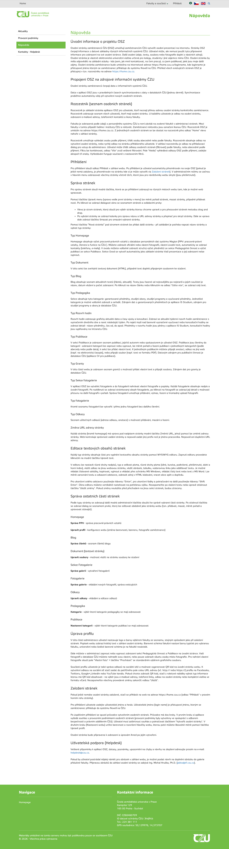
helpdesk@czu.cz (80, 752)
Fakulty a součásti (156, 3)
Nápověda (23, 45)
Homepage (25, 802)
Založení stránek (161, 171)
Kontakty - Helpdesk (29, 52)
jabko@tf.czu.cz (185, 763)
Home (23, 3)
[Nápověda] (190, 3)
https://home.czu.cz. (123, 71)
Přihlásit (177, 3)
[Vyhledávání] (209, 3)
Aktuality (23, 31)
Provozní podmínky (28, 38)
